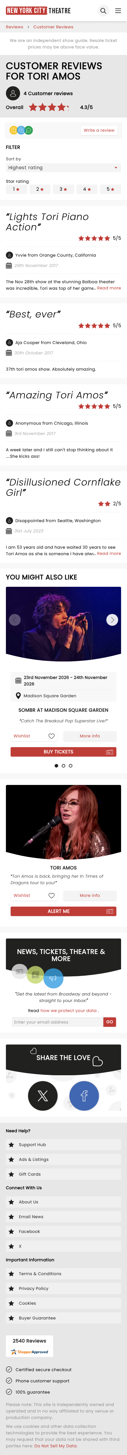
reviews (14, 27)
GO (109, 1022)
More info (90, 736)
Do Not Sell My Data (56, 1446)
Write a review (99, 130)
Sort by (13, 159)
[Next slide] (112, 620)
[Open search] (103, 11)
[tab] (56, 765)
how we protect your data (69, 1011)
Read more (109, 288)
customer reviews (53, 27)
